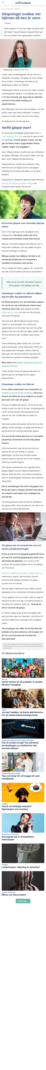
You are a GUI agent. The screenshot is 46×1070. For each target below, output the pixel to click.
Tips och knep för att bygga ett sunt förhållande (21, 777)
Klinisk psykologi (9, 892)
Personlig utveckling (10, 834)
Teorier (5, 804)
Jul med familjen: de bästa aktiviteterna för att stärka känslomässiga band (22, 713)
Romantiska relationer (11, 773)
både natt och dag (10, 312)
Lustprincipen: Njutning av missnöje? (21, 867)
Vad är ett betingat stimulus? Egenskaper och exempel (17, 807)
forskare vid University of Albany (17, 393)
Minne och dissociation (14, 894)
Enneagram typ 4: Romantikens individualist (18, 838)
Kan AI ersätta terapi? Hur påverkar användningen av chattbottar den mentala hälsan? (20, 745)
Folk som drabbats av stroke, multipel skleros (22, 573)
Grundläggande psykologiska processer (18, 740)
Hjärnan (17, 9)
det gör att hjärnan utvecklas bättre (17, 183)
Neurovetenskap (7, 9)
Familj (4, 710)
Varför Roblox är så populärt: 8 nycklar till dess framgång (22, 683)
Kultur (4, 679)
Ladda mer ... (23, 901)
